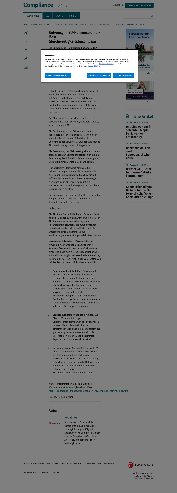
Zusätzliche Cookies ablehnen (99, 75)
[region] (89, 66)
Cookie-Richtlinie (94, 66)
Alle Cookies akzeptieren (124, 75)
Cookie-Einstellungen (106, 64)
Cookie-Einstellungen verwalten (57, 75)
